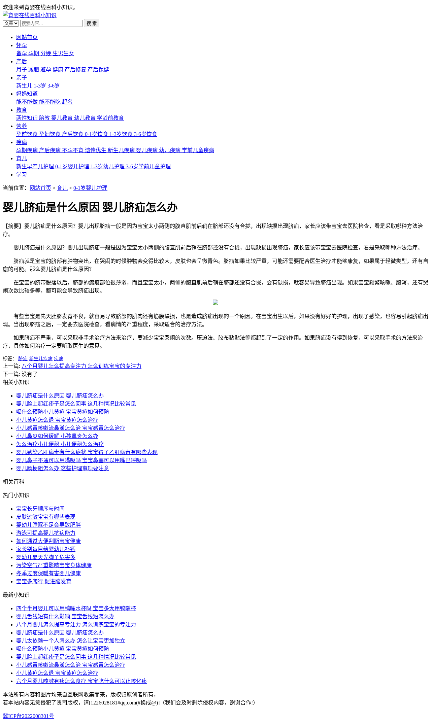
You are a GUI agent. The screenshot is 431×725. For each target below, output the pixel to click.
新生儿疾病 (122, 150)
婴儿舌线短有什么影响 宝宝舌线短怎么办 (65, 616)
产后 (21, 61)
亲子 (21, 77)
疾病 (21, 142)
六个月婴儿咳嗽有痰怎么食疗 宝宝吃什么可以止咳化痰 (81, 681)
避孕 (46, 69)
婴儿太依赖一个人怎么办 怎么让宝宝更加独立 (70, 641)
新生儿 (25, 86)
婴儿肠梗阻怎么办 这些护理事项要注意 (62, 468)
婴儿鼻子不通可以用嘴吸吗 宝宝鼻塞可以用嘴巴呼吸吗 (81, 460)
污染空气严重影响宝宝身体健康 (54, 565)
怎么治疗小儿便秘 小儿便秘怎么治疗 (60, 444)
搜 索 (92, 23)
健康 (59, 69)
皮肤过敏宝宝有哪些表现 (45, 517)
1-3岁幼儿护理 (108, 166)
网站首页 (27, 37)
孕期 (34, 53)
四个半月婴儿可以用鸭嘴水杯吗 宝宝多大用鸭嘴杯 (76, 608)
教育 (21, 110)
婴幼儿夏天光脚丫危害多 (45, 557)
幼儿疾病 (170, 150)
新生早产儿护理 (35, 166)
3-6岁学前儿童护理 (148, 166)
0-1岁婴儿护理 (73, 166)
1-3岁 (40, 86)
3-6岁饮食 (145, 134)
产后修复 (76, 69)
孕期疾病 (27, 150)
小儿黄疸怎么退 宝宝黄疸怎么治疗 (57, 420)
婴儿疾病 (147, 150)
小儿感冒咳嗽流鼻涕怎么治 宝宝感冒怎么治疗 (70, 428)
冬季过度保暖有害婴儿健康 (48, 573)
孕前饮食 (27, 134)
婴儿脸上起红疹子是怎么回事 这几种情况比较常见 (76, 404)
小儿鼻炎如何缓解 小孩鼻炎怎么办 (57, 436)
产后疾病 (50, 150)
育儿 (21, 158)
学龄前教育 (110, 118)
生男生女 (63, 53)
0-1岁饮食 (97, 134)
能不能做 (27, 102)
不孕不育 (73, 150)
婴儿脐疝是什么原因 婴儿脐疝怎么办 (60, 396)
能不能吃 (50, 102)
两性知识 (27, 118)
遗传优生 (96, 150)
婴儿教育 (62, 118)
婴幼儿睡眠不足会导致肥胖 (48, 525)
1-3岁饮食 (121, 134)
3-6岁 (53, 86)
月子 (22, 69)
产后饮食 (73, 134)
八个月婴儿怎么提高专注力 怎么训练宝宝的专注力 (81, 366)
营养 (21, 126)
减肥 (34, 69)
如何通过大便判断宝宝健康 (48, 541)
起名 (67, 102)
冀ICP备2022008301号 (28, 716)
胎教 (45, 118)
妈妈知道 (27, 94)
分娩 (46, 53)
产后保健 (98, 69)
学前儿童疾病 (198, 150)
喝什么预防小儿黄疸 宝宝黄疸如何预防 (62, 412)
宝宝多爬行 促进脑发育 (43, 581)
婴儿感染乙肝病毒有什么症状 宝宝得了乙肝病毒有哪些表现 (87, 452)
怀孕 (21, 45)
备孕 (22, 53)
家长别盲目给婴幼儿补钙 (45, 549)
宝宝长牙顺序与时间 (40, 509)
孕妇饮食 (50, 134)
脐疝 (23, 358)
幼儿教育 (85, 118)
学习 (21, 174)
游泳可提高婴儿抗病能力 (45, 533)
